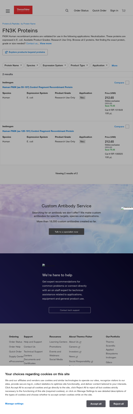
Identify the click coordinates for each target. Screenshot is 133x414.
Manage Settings (14, 403)
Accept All (96, 403)
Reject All (119, 403)
